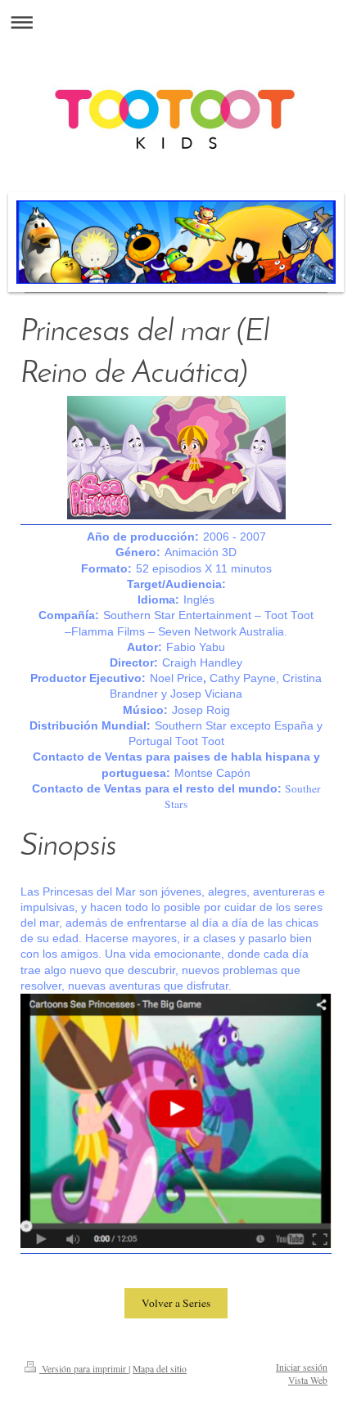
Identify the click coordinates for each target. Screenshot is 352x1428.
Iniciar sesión (301, 1367)
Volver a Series (176, 1303)
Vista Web (307, 1380)
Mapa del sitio (160, 1369)
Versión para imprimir (84, 1369)
